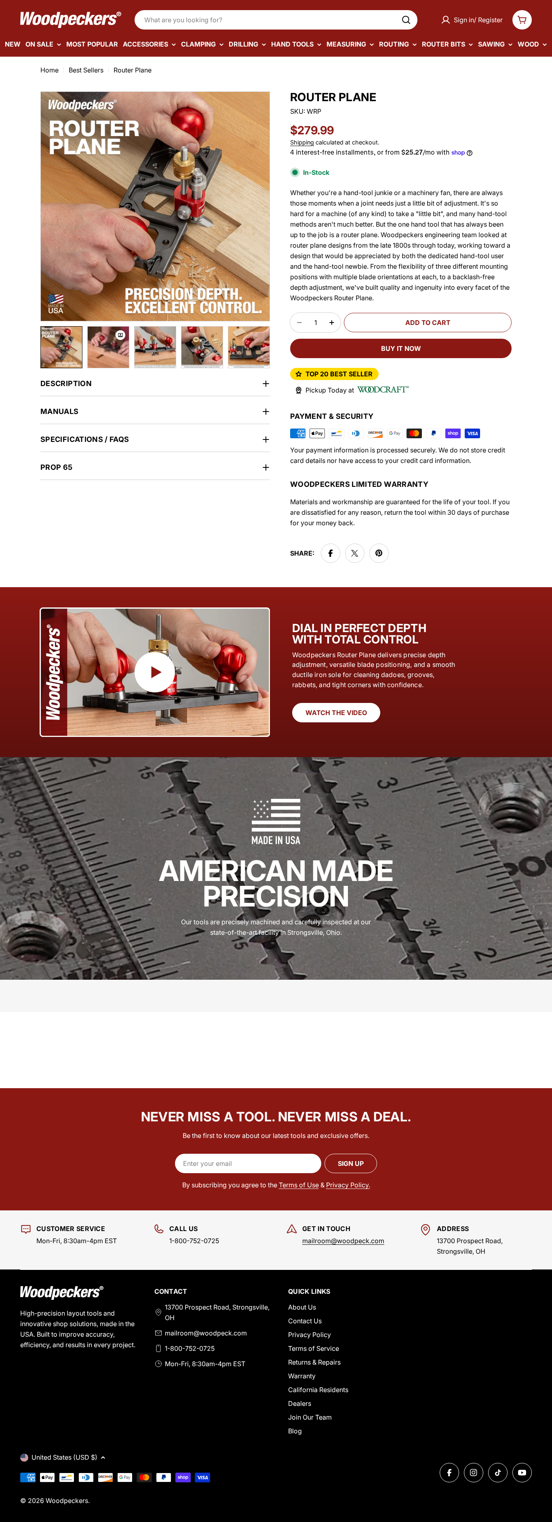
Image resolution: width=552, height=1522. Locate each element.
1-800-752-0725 (190, 1348)
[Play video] (155, 672)
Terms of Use (299, 1185)
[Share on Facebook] (330, 553)
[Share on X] (354, 553)
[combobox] (276, 20)
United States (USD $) (64, 1457)
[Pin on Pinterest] (379, 553)
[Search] (406, 20)
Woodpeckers (67, 1501)
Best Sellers (86, 70)
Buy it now (401, 348)
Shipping (302, 142)
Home (49, 70)
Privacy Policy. (348, 1185)
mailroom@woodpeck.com (343, 1241)
